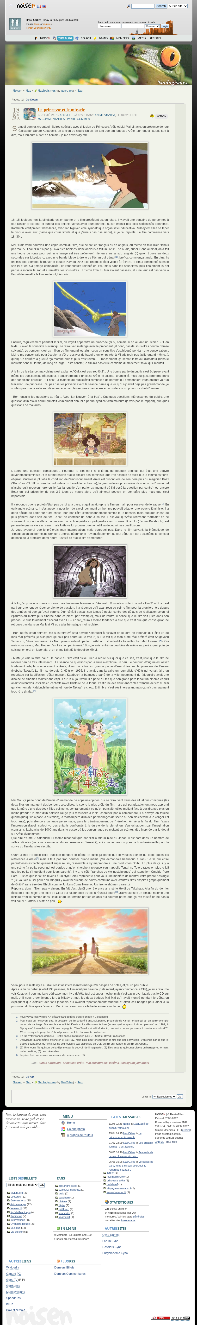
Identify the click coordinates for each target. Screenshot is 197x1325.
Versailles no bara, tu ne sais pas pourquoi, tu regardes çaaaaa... (131, 1165)
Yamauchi (16, 1208)
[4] (34, 691)
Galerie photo (76, 1129)
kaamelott (64, 1217)
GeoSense (13, 1285)
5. (17, 1047)
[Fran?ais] (39, 6)
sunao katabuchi (50, 1063)
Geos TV (12, 1279)
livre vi (110, 1172)
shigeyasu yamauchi (135, 1063)
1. (17, 1016)
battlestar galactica (69, 1189)
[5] (37, 858)
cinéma (114, 1063)
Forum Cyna (110, 1241)
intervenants (128, 1220)
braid (61, 1193)
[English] (44, 6)
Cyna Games (110, 1235)
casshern (64, 1197)
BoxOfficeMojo (15, 1310)
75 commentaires (51, 119)
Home (71, 1122)
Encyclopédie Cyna (115, 1253)
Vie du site (17, 1231)
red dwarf (112, 1184)
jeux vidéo (64, 1213)
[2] (163, 504)
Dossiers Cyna (112, 1247)
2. (17, 1020)
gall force (64, 1209)
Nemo (126, 1123)
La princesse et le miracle (61, 110)
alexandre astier (68, 1185)
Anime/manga (105, 115)
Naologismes (174, 82)
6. (17, 1055)
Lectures (16, 1196)
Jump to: (147, 1096)
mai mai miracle (97, 1063)
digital (62, 1205)
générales (139, 1216)
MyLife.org (17, 1192)
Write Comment (79, 119)
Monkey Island (15, 1291)
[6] (116, 892)
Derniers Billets (64, 1267)
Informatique (18, 1219)
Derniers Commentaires (70, 1273)
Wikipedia (12, 1267)
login (37, 24)
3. (17, 1036)
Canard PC (13, 1273)
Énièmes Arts (18, 1200)
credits (186, 1130)
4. (17, 1039)
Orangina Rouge (20, 1223)
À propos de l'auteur (80, 1135)
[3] (160, 640)
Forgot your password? (38, 27)
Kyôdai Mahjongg (21, 1212)
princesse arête (73, 1063)
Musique (15, 1227)
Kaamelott (16, 1216)
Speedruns (13, 1298)
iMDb (9, 1304)
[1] (116, 257)
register (47, 24)
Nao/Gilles (67, 90)
